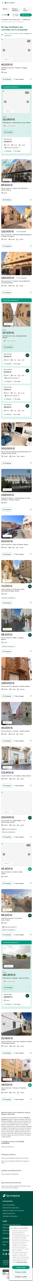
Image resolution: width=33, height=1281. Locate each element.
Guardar (27, 15)
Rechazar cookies (20, 1272)
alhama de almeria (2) (7, 1147)
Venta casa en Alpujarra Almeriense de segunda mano (15, 1162)
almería (5, 9)
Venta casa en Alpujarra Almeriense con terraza (14, 1158)
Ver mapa (17, 151)
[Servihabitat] (10, 2)
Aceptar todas (20, 1267)
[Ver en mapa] (13, 150)
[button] (4, 50)
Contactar (7, 79)
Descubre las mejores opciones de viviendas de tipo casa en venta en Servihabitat (16, 1187)
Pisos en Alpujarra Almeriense (9, 1174)
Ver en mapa (19, 79)
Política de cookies (22, 1262)
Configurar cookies (21, 1277)
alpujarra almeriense (16, 9)
